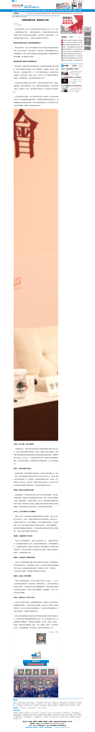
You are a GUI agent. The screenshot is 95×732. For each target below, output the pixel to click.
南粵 (66, 10)
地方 (77, 10)
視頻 (42, 10)
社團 (51, 10)
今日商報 (17, 10)
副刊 (63, 10)
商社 (26, 16)
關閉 (84, 51)
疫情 (39, 10)
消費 (36, 10)
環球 (60, 10)
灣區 (74, 10)
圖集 (45, 10)
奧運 (24, 10)
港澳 (21, 10)
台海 (57, 10)
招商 (22, 16)
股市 (33, 10)
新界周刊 (70, 10)
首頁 (13, 10)
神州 (54, 10)
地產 (30, 10)
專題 (80, 10)
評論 (48, 10)
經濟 (27, 10)
